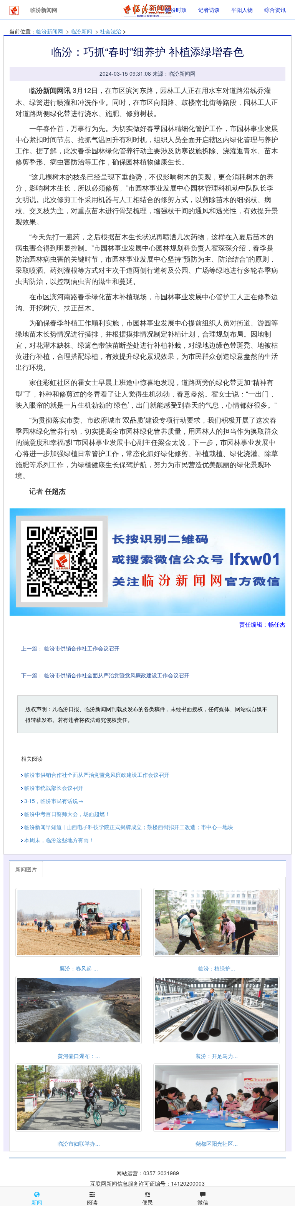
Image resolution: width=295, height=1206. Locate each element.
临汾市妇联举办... (79, 1143)
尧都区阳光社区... (217, 1143)
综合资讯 (275, 9)
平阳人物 (242, 9)
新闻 (36, 1202)
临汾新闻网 (49, 31)
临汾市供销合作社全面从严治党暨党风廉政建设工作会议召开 (116, 675)
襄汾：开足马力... (217, 1056)
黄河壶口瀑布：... (79, 1056)
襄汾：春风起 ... (79, 968)
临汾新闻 (81, 31)
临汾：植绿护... (216, 968)
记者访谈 (209, 9)
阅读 (92, 1202)
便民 (147, 1202)
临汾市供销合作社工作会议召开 (81, 648)
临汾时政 (176, 9)
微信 (202, 1202)
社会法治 (110, 31)
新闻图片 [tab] (26, 869)
